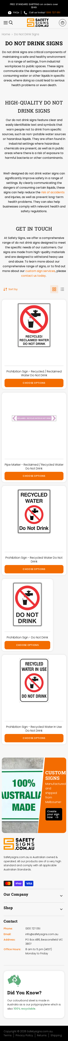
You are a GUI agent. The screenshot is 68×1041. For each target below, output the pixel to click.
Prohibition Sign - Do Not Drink (27, 637)
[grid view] (54, 289)
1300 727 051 (53, 12)
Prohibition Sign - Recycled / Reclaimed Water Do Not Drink (34, 373)
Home (6, 34)
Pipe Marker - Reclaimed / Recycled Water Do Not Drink (34, 467)
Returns (42, 1035)
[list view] (62, 289)
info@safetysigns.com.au (41, 934)
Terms (8, 1035)
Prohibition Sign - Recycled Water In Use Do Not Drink (34, 729)
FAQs (16, 12)
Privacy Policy (24, 1035)
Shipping (56, 1035)
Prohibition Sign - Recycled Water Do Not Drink (34, 560)
